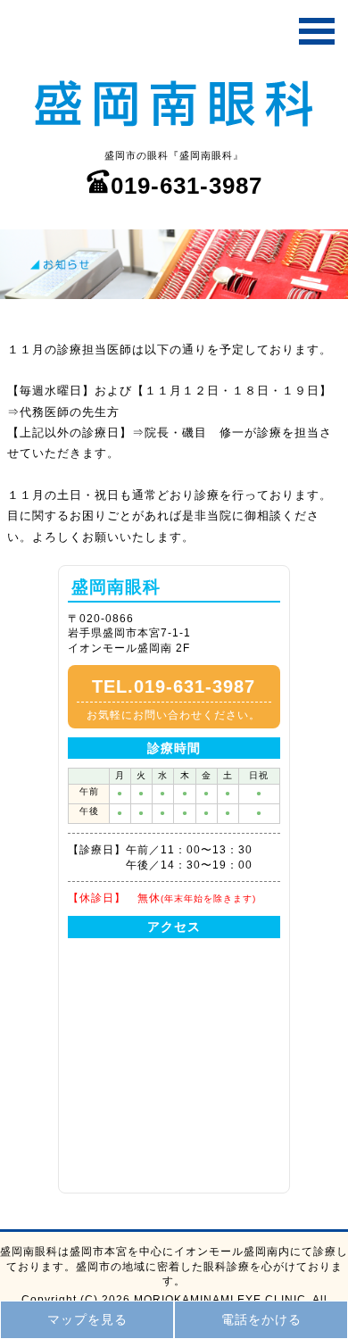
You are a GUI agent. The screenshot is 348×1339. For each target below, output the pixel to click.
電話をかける (261, 1319)
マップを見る (87, 1319)
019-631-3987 (186, 185)
